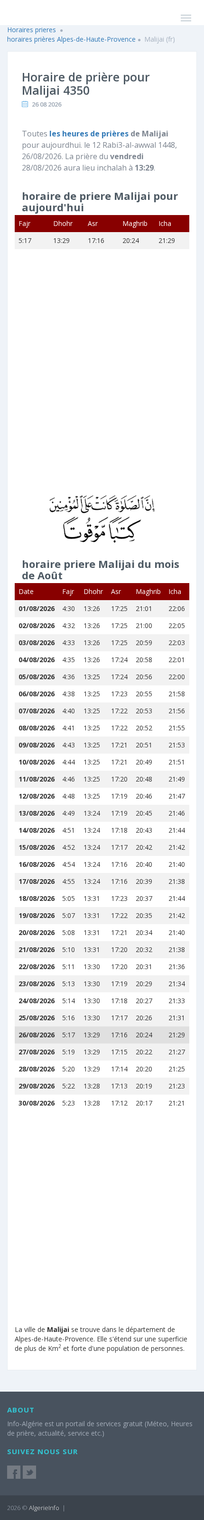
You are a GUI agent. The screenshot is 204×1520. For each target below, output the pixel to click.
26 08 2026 (46, 104)
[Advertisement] (102, 379)
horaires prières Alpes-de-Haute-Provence (71, 39)
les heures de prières (89, 133)
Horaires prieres (31, 29)
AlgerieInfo (44, 1507)
